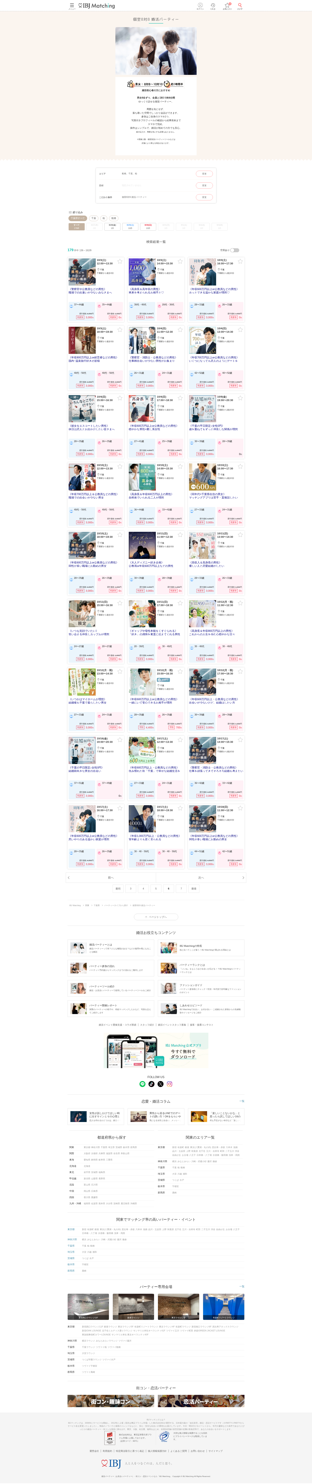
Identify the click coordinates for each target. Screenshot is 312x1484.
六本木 (229, 1147)
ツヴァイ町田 (186, 1330)
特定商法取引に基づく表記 (130, 1451)
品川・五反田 (178, 1151)
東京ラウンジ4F (167, 1326)
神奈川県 (95, 1147)
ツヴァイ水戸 (108, 1359)
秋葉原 (194, 1151)
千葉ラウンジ (88, 1347)
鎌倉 (215, 1161)
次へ (201, 877)
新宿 (174, 1147)
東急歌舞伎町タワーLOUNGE (96, 1334)
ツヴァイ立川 (172, 1330)
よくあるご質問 (178, 1451)
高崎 (174, 1192)
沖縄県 (133, 1203)
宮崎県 (116, 1203)
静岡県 (94, 1160)
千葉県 (104, 1147)
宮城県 (94, 1172)
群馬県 (133, 1147)
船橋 (113, 218)
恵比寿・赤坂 (218, 1147)
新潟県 (87, 1178)
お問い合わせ (198, 1451)
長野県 (102, 1178)
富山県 (87, 1184)
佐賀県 (94, 1203)
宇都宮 (175, 1186)
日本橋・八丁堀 (204, 1155)
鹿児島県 (125, 1203)
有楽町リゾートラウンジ (146, 1326)
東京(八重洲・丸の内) (200, 1147)
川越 (179, 1174)
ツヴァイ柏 (101, 1347)
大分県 (109, 1203)
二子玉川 (229, 1151)
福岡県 (87, 1203)
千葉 (93, 218)
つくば (175, 1180)
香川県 (87, 1197)
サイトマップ (216, 1451)
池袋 (235, 1147)
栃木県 (126, 1147)
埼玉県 (111, 1147)
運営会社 (94, 1451)
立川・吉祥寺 (212, 1151)
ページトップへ (158, 916)
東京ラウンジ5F (125, 1326)
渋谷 (237, 1151)
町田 (222, 1151)
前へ (111, 877)
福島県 (102, 1172)
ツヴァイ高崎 (88, 1372)
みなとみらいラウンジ (107, 1341)
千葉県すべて (78, 218)
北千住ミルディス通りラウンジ (117, 1330)
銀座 (187, 1147)
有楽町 (180, 1147)
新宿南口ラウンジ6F (201, 1326)
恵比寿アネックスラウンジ (225, 1326)
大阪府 (87, 1153)
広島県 (94, 1191)
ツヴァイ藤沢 (124, 1341)
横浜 (174, 1161)
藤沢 (209, 1161)
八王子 (192, 1155)
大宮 (174, 1174)
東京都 (87, 1147)
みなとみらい (183, 1161)
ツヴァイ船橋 (114, 1347)
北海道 (87, 1166)
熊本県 (102, 1203)
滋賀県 (109, 1153)
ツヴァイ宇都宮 (89, 1366)
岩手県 (87, 1172)
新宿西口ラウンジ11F (92, 1326)
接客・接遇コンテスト (201, 1025)
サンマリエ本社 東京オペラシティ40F (130, 1334)
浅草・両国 (234, 1155)
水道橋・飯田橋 (220, 1155)
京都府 (94, 1153)
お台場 (185, 1155)
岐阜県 (102, 1160)
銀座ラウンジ (110, 1326)
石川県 (94, 1184)
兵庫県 (102, 1153)
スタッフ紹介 (147, 1025)
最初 (118, 888)
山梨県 (94, 1178)
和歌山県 (125, 1153)
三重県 (109, 1160)
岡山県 (87, 1191)
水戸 (182, 1180)
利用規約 (107, 1451)
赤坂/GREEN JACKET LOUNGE (209, 1330)
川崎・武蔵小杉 (199, 1161)
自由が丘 (176, 1155)
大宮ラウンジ (88, 1353)
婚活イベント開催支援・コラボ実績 (117, 1025)
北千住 (202, 1151)
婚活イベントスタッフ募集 (172, 1025)
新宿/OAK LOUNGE (91, 1330)
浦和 (185, 1174)
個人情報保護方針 (157, 1451)
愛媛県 (94, 1197)
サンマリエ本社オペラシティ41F (149, 1330)
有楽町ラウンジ (183, 1326)
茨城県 (119, 1147)
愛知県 (87, 1160)
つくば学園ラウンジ (91, 1359)
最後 (193, 888)
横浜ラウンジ (88, 1341)
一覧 (241, 1101)
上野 (188, 1151)
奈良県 (116, 1153)
